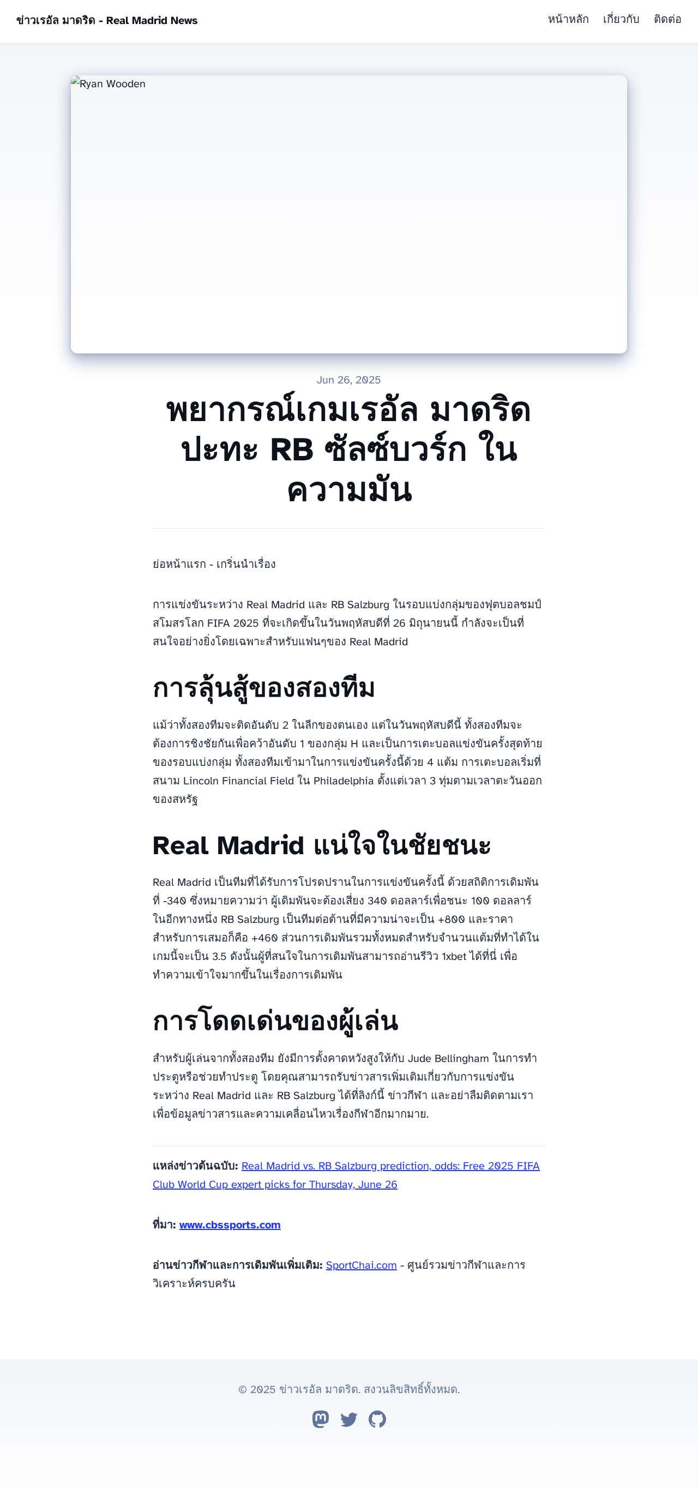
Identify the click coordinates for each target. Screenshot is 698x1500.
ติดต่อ (668, 20)
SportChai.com (361, 1265)
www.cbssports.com (230, 1225)
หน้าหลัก (568, 20)
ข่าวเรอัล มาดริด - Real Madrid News (107, 21)
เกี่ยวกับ (621, 20)
